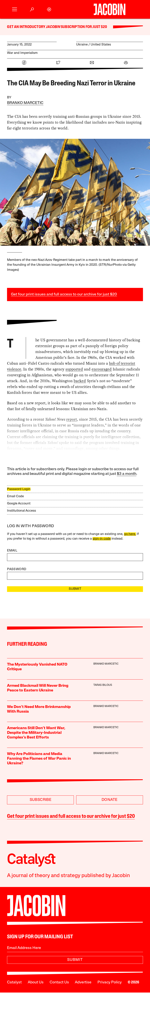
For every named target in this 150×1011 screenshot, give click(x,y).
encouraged (102, 369)
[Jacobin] (109, 9)
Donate (109, 800)
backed (80, 381)
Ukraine (82, 44)
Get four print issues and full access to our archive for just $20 (64, 294)
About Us (36, 982)
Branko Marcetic (25, 103)
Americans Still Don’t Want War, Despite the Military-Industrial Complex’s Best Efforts (36, 732)
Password (16, 569)
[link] (49, 9)
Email (12, 550)
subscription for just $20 (83, 27)
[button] (14, 9)
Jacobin (53, 27)
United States (101, 44)
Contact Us (59, 982)
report (71, 419)
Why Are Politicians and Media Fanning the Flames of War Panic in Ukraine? (39, 758)
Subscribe (41, 800)
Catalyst (14, 982)
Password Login (18, 489)
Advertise (83, 982)
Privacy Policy (109, 982)
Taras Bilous (102, 685)
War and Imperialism (22, 53)
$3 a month (126, 474)
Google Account (18, 503)
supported (74, 369)
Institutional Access (21, 510)
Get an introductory (26, 27)
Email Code (15, 496)
